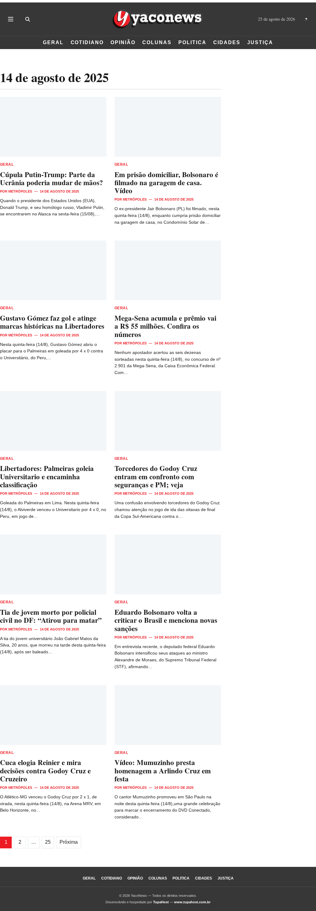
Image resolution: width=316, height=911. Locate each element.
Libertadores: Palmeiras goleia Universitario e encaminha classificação (47, 476)
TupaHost (161, 902)
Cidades (226, 42)
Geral (53, 42)
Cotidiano (87, 42)
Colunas (156, 42)
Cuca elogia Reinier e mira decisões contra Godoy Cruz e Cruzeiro (45, 770)
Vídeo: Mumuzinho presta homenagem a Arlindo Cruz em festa (162, 770)
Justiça (260, 42)
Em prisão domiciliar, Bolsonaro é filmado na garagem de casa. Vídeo (166, 182)
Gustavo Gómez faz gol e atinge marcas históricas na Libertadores (52, 322)
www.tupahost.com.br (192, 902)
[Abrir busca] (27, 19)
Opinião (122, 42)
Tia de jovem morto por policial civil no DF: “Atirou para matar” (51, 616)
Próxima (69, 842)
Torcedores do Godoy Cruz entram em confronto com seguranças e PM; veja (155, 476)
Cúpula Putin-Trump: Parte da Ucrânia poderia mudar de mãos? (51, 178)
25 (48, 842)
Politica (192, 42)
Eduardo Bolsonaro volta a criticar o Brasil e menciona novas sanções (165, 620)
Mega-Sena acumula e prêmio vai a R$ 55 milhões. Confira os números (165, 326)
